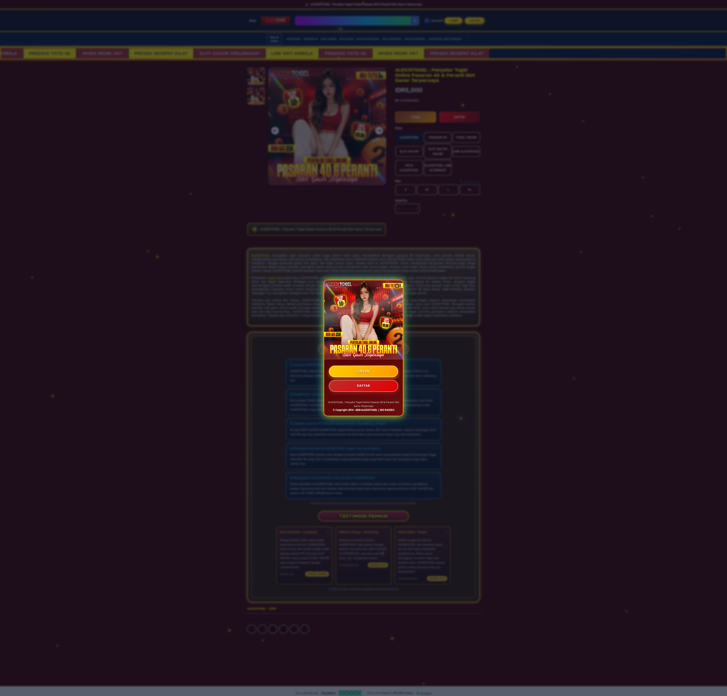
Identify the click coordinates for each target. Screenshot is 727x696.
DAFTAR (363, 386)
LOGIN (363, 371)
